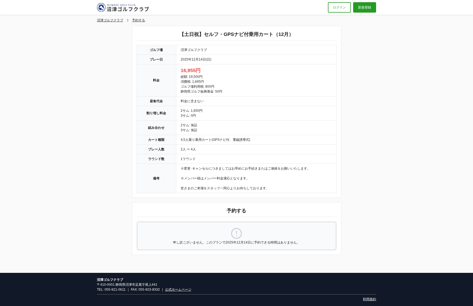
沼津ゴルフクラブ (110, 20)
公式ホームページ (178, 289)
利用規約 (369, 299)
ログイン (339, 7)
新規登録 (364, 7)
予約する (138, 20)
